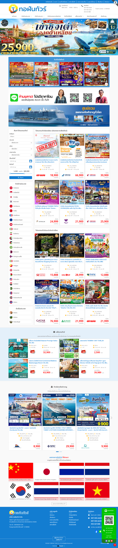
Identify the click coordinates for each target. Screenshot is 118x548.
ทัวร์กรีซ (71, 517)
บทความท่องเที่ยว (54, 520)
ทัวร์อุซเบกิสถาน (73, 515)
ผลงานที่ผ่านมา (53, 522)
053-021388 (87, 12)
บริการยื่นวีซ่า (53, 525)
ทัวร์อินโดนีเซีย (72, 525)
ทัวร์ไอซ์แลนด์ (72, 522)
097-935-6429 (88, 8)
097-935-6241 (88, 10)
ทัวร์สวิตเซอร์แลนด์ (74, 520)
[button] (111, 418)
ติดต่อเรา (52, 515)
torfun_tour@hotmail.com (99, 527)
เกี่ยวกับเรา (52, 517)
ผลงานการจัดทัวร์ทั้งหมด (58, 504)
